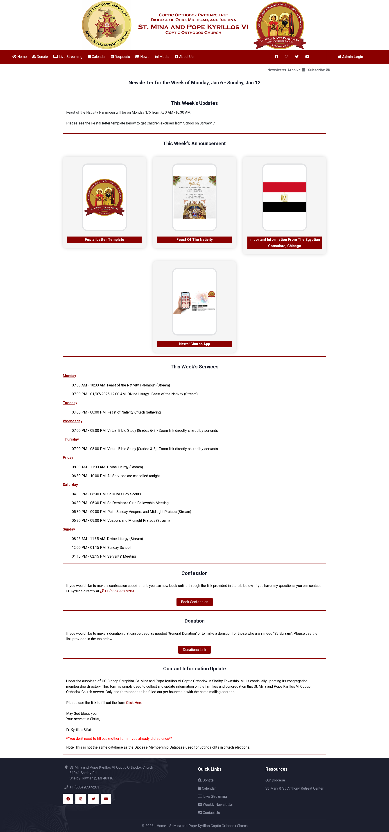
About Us (186, 57)
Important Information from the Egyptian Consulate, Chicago (284, 242)
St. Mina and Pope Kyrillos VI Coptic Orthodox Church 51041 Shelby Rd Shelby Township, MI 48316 (111, 772)
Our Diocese (275, 780)
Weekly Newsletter (217, 804)
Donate (42, 57)
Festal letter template (104, 239)
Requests (122, 57)
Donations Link (194, 650)
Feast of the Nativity (194, 239)
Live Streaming (70, 57)
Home (21, 57)
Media (163, 57)
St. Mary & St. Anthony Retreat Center (294, 788)
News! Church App (194, 344)
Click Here (134, 703)
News (144, 57)
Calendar (98, 57)
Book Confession (194, 602)
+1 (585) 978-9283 (119, 591)
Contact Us (211, 813)
